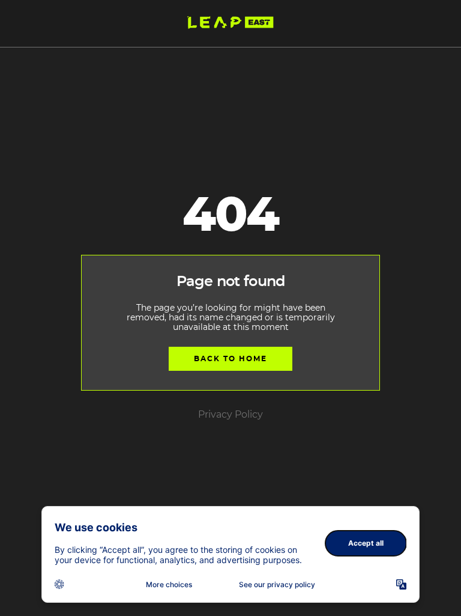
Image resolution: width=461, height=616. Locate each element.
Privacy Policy (230, 414)
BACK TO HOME (230, 358)
